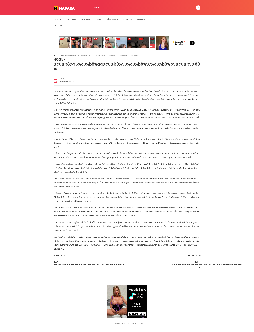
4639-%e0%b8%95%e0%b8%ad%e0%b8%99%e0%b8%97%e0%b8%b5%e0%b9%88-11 (89, 265)
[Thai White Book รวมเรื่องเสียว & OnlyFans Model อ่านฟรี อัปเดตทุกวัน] (64, 7)
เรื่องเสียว (98, 19)
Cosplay (127, 19)
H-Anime (141, 19)
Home (96, 7)
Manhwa (85, 19)
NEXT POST (61, 255)
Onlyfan (58, 25)
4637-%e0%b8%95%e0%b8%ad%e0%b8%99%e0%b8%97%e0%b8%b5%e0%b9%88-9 (208, 265)
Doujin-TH (71, 19)
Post (63, 55)
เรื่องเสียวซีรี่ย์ (112, 19)
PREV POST (193, 255)
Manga (57, 19)
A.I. (151, 19)
